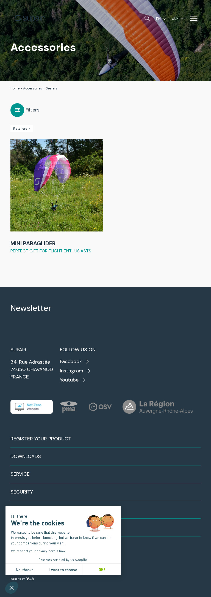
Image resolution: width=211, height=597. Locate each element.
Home (15, 88)
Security (21, 492)
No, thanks (25, 569)
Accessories (32, 88)
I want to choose (63, 569)
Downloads (25, 456)
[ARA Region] (158, 407)
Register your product (40, 438)
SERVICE (20, 474)
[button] (11, 587)
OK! (102, 569)
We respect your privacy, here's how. (38, 551)
